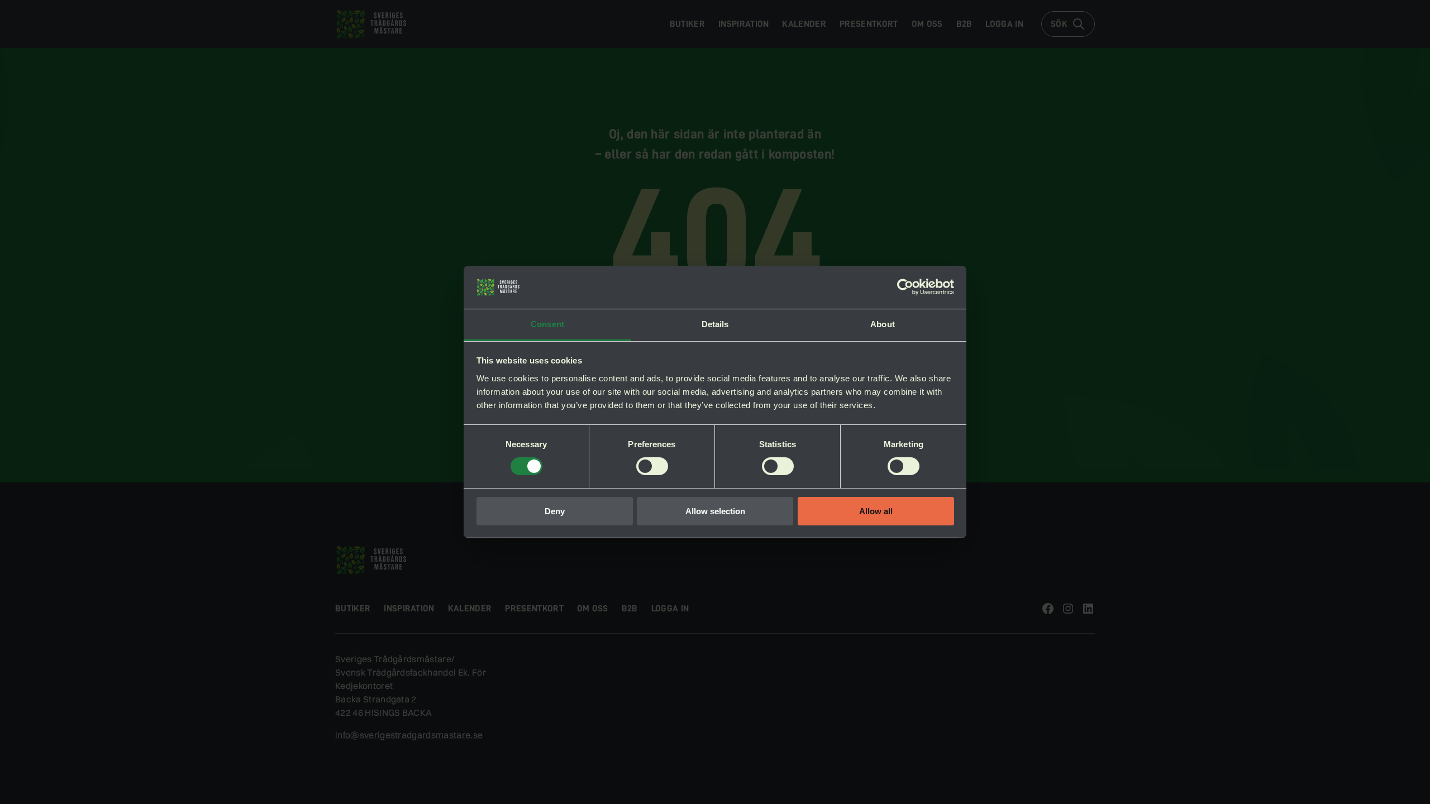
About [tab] (882, 324)
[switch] (652, 466)
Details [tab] (715, 324)
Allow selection (715, 511)
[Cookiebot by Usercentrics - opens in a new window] (905, 287)
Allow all (876, 511)
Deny (555, 511)
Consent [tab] (547, 324)
